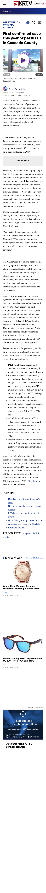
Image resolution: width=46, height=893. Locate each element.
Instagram (26, 533)
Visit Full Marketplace (34, 558)
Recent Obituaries (16, 527)
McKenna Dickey (19, 89)
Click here (32, 481)
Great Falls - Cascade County (11, 25)
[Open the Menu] (4, 4)
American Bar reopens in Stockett (24, 523)
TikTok (36, 533)
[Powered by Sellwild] (39, 707)
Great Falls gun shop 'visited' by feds (25, 520)
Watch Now (38, 4)
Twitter (6, 536)
